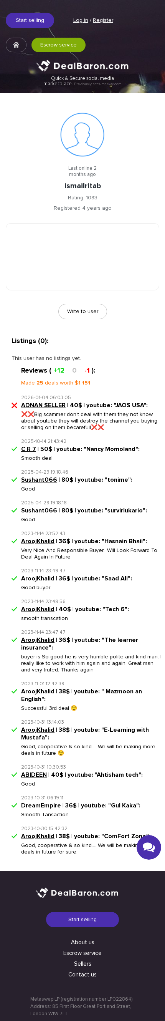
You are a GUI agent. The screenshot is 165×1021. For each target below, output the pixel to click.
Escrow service (58, 44)
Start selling (30, 20)
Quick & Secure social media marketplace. (82, 80)
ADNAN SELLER (43, 405)
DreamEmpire (41, 805)
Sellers (82, 963)
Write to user (82, 311)
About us (82, 942)
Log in (80, 20)
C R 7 (28, 449)
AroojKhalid (37, 541)
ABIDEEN (34, 775)
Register (103, 20)
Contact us (82, 974)
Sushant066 (39, 480)
